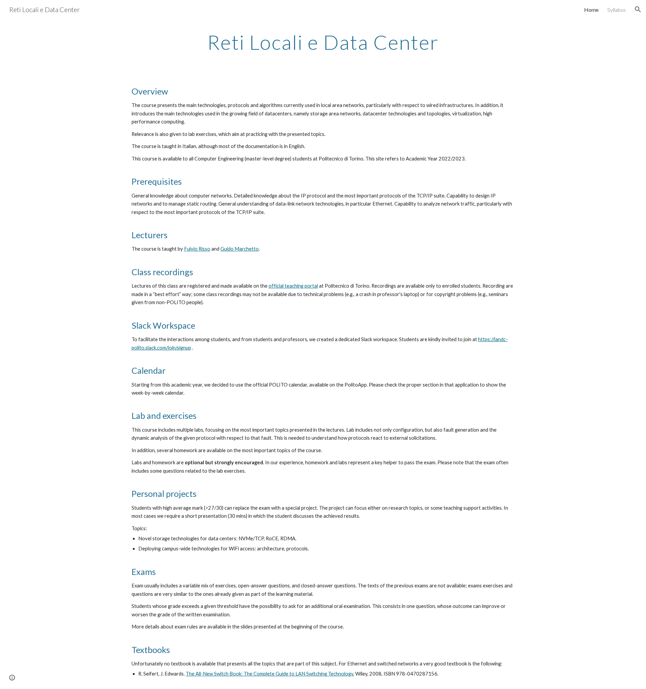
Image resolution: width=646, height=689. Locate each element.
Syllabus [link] (616, 9)
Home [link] (591, 9)
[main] (323, 42)
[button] (638, 9)
